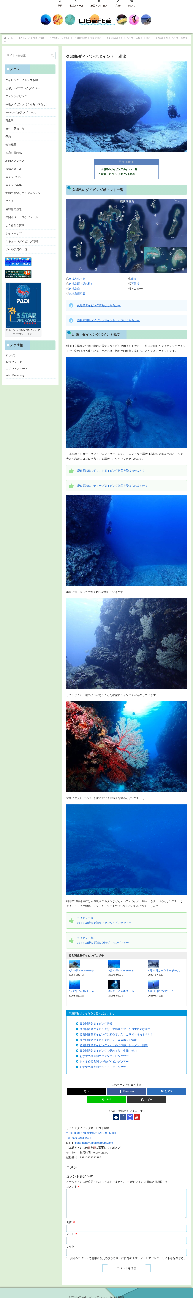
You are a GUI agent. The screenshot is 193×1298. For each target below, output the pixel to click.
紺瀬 (133, 278)
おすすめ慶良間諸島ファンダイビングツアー (104, 922)
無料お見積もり (14, 128)
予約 (8, 136)
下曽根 (135, 283)
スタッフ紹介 (13, 176)
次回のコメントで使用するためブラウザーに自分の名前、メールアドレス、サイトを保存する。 (128, 1258)
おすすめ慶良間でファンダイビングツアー (105, 1056)
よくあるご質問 (14, 225)
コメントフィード (17, 368)
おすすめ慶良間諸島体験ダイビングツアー (103, 942)
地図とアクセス (14, 160)
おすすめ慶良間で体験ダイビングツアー (104, 1061)
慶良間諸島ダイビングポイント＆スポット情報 (108, 1039)
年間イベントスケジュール (21, 217)
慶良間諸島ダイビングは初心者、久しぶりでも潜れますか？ (116, 1034)
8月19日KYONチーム (161, 991)
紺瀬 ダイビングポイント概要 (118, 174)
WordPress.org (15, 375)
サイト (70, 1246)
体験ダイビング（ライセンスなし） (27, 104)
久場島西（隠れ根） (81, 283)
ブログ (9, 201)
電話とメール (13, 168)
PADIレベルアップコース (20, 112)
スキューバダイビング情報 (21, 241)
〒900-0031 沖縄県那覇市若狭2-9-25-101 (91, 1132)
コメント (73, 1186)
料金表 (9, 120)
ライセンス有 (85, 917)
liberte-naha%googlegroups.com (93, 1142)
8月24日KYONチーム (81, 970)
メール (72, 1234)
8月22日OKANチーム (81, 991)
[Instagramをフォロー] (130, 1117)
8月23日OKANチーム (121, 970)
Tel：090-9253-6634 (78, 1137)
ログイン (11, 355)
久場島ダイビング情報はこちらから (99, 305)
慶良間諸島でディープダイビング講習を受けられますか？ (112, 485)
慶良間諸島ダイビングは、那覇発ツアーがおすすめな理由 (115, 1029)
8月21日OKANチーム (121, 991)
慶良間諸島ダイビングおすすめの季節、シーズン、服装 (114, 1045)
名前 (70, 1222)
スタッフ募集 (13, 184)
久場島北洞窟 (77, 278)
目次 (122, 161)
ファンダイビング (16, 96)
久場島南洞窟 (77, 293)
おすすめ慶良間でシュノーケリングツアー (105, 1067)
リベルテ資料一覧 (16, 249)
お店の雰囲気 (13, 152)
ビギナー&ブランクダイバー (22, 88)
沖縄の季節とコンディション (23, 193)
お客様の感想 (13, 209)
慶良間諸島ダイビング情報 (96, 1023)
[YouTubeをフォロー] (137, 1117)
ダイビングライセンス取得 (21, 80)
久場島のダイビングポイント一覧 (119, 169)
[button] (146, 1099)
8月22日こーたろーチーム (164, 970)
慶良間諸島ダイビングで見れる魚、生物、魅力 (108, 1050)
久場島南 (74, 288)
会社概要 (10, 144)
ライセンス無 (85, 937)
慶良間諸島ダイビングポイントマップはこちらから (108, 320)
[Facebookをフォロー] (123, 1117)
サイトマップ (13, 233)
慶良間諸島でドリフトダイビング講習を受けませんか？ (111, 470)
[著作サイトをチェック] (116, 1117)
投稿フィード (14, 362)
